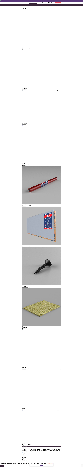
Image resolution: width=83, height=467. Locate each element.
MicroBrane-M (24, 204)
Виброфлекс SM (46, 449)
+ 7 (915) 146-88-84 (50, 2)
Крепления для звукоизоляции (55, 450)
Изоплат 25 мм (49, 450)
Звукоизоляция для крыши (26, 450)
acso (23, 449)
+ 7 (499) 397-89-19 (50, 3)
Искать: (30, 2)
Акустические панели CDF (40, 449)
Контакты (23, 454)
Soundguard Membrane (28, 449)
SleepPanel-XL (57, 410)
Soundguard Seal (35, 449)
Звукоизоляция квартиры (39, 450)
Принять (41, 465)
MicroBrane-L (23, 163)
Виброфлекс (23, 459)
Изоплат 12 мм (45, 450)
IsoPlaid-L (57, 90)
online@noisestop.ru (43, 2)
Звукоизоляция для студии (31, 450)
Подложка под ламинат (26, 451)
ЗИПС (23, 458)
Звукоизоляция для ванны (53, 449)
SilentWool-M (23, 326)
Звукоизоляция (24, 457)
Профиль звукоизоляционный (34, 451)
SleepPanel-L (24, 367)
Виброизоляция (24, 456)
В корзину (29, 48)
